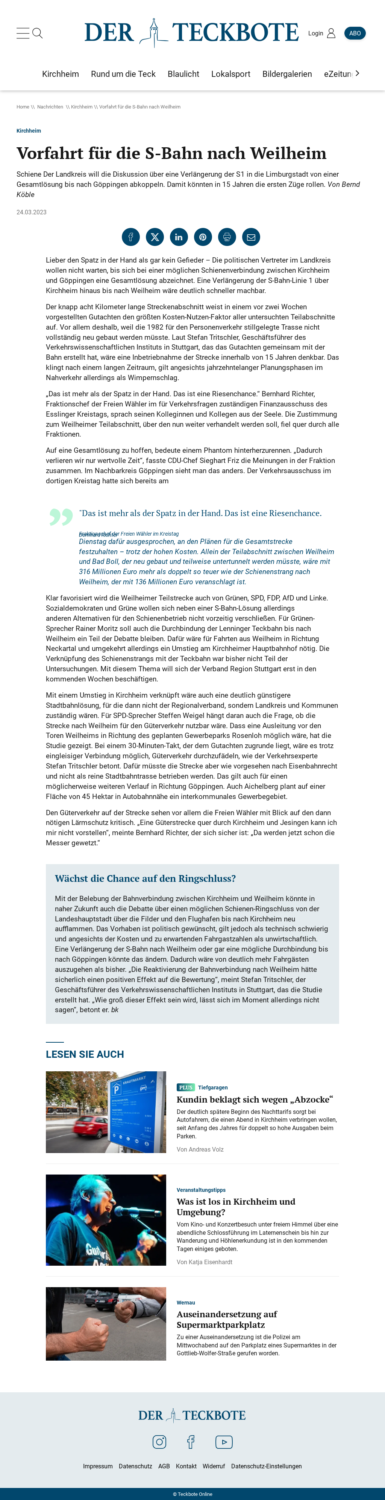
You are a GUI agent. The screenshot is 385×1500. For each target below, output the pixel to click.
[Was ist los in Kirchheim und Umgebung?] (106, 1220)
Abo (355, 33)
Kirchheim (81, 106)
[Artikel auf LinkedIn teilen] (179, 237)
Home (23, 106)
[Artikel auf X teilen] (155, 237)
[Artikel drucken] (227, 237)
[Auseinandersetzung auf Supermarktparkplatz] (106, 1323)
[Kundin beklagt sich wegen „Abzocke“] (106, 1111)
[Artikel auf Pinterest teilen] (203, 237)
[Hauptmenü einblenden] (24, 33)
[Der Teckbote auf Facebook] (190, 1442)
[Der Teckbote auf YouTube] (224, 1442)
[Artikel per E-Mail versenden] (251, 237)
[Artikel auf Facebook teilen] (131, 237)
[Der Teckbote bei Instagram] (159, 1442)
